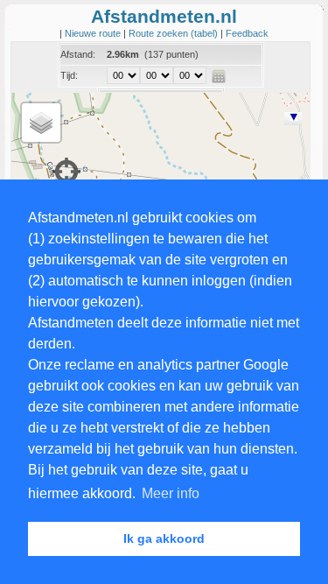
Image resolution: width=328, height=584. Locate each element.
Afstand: (77, 54)
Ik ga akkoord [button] (164, 538)
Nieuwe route (94, 33)
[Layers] (41, 122)
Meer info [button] (170, 493)
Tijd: (69, 75)
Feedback (247, 33)
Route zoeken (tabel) (174, 33)
